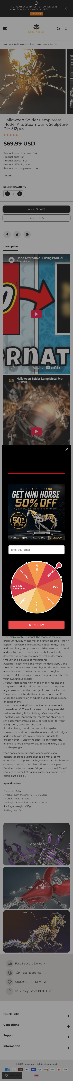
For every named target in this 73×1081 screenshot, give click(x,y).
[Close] (67, 449)
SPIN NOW (36, 625)
